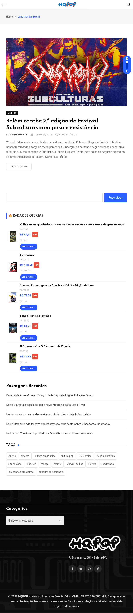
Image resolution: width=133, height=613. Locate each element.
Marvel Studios (74, 464)
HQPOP (31, 464)
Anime (12, 456)
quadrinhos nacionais (51, 472)
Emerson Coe (20, 134)
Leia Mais (17, 166)
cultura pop (67, 456)
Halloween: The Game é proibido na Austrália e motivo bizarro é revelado (50, 433)
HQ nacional (15, 464)
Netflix (92, 464)
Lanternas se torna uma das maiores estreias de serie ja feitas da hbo (48, 414)
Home (9, 16)
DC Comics (85, 456)
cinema (25, 456)
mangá (45, 464)
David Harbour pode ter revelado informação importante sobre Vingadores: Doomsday (58, 424)
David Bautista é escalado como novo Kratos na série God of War (45, 405)
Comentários (68, 134)
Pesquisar (115, 197)
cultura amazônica (45, 456)
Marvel (57, 464)
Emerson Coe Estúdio (56, 596)
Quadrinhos (107, 464)
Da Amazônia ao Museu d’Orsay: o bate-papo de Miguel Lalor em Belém (49, 395)
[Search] (128, 4)
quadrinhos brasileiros (21, 472)
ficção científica (106, 456)
